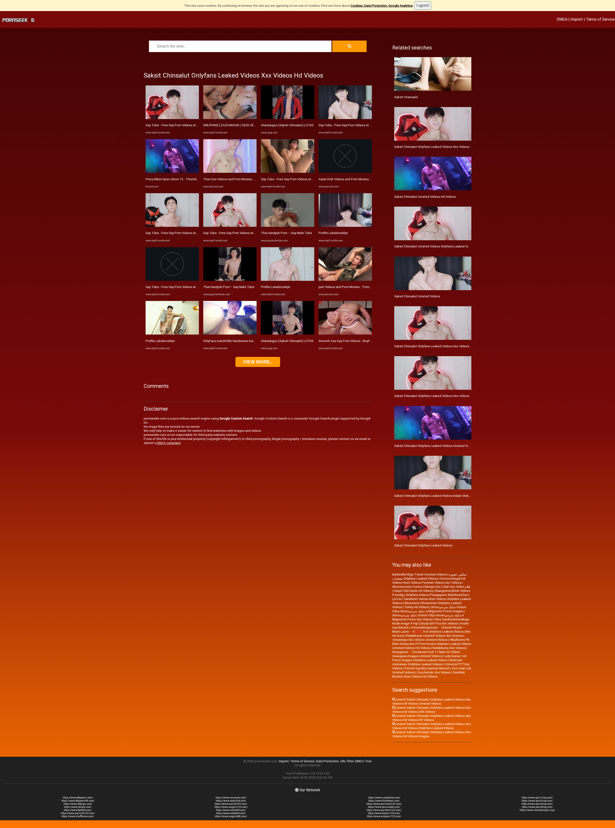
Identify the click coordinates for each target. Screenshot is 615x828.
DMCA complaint (169, 443)
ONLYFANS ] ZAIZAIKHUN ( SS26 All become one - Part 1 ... (244, 125)
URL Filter (347, 761)
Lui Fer (397, 599)
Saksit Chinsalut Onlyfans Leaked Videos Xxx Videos (431, 396)
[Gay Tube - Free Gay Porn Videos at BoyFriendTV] (172, 118)
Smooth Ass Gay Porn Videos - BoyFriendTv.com (353, 341)
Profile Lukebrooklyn (160, 341)
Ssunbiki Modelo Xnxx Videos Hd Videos (428, 674)
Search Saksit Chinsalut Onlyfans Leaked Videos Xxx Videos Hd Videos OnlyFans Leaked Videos (431, 726)
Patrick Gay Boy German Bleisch (427, 668)
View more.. (257, 361)
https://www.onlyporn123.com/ (384, 816)
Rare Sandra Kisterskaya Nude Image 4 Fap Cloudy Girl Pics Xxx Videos (430, 621)
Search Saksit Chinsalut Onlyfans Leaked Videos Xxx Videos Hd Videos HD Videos (431, 718)
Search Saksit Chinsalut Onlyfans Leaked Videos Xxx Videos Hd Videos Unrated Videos (431, 701)
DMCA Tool (363, 761)
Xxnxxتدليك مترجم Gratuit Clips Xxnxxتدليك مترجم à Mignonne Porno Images (429, 609)
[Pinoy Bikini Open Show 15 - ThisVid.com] (172, 172)
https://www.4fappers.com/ (78, 797)
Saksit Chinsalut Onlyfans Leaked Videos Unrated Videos (434, 446)
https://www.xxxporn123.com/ (231, 807)
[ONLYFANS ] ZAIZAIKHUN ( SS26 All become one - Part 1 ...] (230, 118)
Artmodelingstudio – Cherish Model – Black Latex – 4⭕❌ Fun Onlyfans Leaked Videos (428, 629)
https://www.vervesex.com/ (230, 797)
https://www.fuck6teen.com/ (384, 800)
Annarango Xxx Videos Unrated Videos (420, 640)
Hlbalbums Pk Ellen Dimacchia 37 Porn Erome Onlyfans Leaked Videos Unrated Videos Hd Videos (431, 644)
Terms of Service (600, 19)
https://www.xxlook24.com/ (231, 813)
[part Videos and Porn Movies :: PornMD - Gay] (345, 280)
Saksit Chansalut (406, 97)
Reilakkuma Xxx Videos (449, 648)
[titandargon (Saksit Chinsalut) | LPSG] (287, 118)
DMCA (562, 19)
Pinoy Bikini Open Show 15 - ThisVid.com (174, 179)
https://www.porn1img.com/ (537, 797)
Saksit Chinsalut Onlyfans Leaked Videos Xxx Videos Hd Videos (439, 147)
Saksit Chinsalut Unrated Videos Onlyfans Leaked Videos (434, 246)
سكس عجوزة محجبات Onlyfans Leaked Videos (429, 576)
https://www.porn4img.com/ (537, 807)
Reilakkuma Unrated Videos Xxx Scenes (434, 636)
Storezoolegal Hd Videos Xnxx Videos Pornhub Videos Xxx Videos (428, 580)
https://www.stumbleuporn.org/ (537, 810)
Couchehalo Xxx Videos (434, 672)
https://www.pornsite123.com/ (78, 813)
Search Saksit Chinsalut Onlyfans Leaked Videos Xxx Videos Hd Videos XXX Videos (431, 710)
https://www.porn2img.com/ (537, 800)
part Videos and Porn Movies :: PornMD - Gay (350, 287)
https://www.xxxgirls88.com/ (231, 816)
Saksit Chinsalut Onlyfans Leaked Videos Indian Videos (433, 496)
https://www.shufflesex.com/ (78, 816)
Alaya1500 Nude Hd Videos (413, 591)
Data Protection (327, 761)
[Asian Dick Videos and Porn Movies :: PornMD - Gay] (345, 172)
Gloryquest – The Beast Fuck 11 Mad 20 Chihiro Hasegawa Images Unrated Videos (426, 654)
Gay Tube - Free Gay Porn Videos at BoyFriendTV (180, 125)
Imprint (577, 19)
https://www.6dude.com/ (78, 807)
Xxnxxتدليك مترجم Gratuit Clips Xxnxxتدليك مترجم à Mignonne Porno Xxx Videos (428, 617)
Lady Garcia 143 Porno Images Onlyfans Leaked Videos (429, 658)
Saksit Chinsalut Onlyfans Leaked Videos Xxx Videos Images (437, 346)
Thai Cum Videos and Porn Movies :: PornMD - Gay (238, 179)
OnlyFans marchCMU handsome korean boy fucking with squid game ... (253, 341)
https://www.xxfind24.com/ (231, 810)
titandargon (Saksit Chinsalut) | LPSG (287, 125)
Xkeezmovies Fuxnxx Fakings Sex (416, 587)
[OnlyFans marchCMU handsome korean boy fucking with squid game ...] (230, 333)
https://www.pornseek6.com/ (384, 807)
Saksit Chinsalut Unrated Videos (417, 296)
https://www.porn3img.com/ (537, 803)
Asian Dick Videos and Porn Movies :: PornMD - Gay (355, 179)
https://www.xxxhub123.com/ (231, 803)
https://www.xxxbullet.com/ (231, 800)
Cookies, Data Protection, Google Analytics (382, 6)
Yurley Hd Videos (417, 607)
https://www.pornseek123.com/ (384, 803)
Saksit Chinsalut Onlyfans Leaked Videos (423, 545)
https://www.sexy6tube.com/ (384, 797)
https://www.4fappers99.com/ (77, 800)
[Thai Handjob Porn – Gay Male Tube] (230, 280)
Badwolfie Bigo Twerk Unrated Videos (419, 574)
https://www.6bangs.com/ (77, 803)
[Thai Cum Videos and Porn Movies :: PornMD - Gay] (230, 172)
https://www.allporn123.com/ (384, 813)
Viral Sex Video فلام (456, 587)
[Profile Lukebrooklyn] (172, 333)
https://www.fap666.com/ (78, 810)
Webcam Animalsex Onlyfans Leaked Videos (427, 662)
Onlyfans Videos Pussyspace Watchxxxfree (437, 595)
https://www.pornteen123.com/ (384, 810)
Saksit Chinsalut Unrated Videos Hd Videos (425, 197)
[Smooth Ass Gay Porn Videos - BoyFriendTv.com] (345, 333)
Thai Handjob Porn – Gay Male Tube (228, 287)
